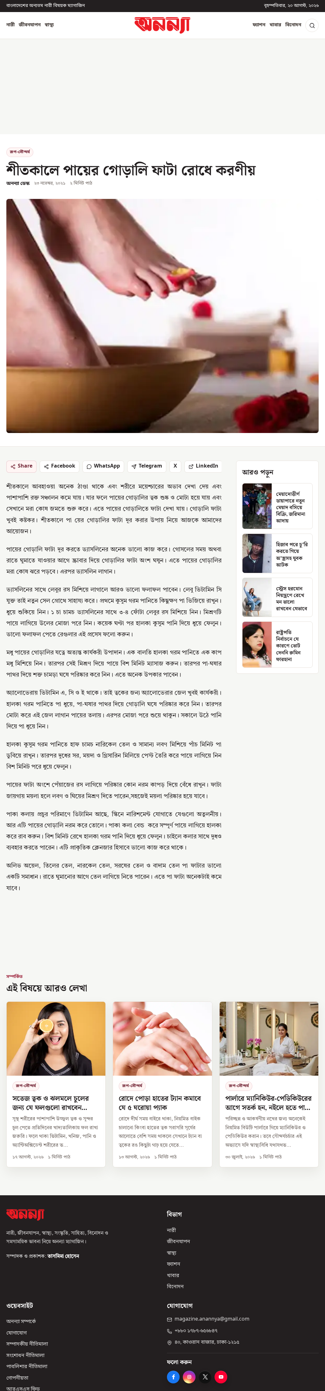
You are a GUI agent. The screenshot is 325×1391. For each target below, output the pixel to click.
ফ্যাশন (259, 25)
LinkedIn (207, 466)
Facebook (63, 466)
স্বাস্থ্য (49, 25)
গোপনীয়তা (17, 1378)
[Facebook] (173, 1377)
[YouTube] (221, 1377)
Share (25, 466)
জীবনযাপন (30, 25)
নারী (10, 25)
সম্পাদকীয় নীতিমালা (27, 1344)
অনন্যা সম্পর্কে (21, 1321)
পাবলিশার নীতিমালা (26, 1366)
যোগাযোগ (16, 1333)
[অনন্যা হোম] (162, 25)
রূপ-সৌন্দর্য (20, 152)
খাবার (275, 25)
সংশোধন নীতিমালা (25, 1355)
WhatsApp (107, 466)
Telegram (150, 466)
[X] (205, 1377)
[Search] (312, 25)
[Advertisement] (162, 86)
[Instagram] (189, 1377)
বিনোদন (293, 25)
